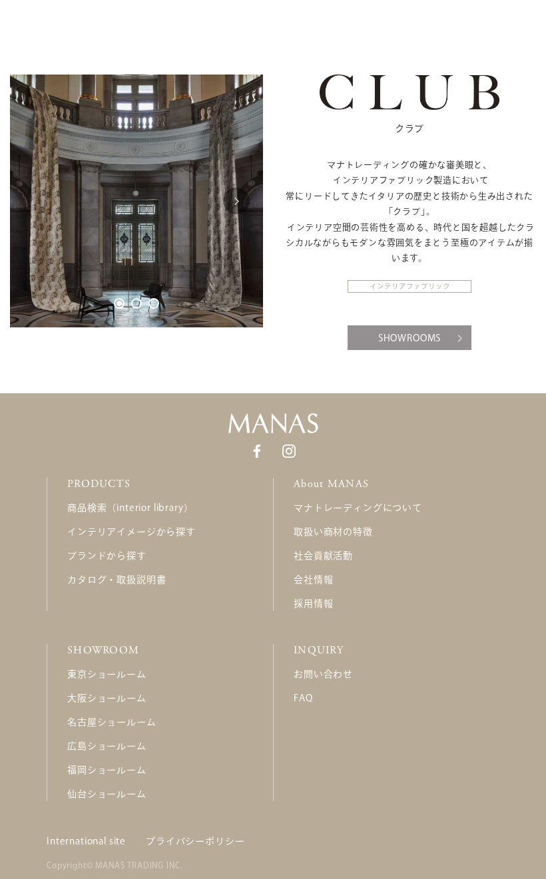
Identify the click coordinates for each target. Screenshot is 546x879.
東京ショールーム (106, 674)
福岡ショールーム (106, 770)
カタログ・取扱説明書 (116, 579)
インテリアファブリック (410, 286)
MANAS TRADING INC (137, 865)
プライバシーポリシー (195, 841)
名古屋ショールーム (111, 722)
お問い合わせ (323, 674)
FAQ (303, 698)
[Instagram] (289, 450)
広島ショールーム (106, 746)
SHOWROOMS (409, 338)
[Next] (236, 201)
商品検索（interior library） (130, 507)
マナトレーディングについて (358, 507)
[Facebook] (257, 450)
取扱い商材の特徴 (333, 531)
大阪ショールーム (106, 698)
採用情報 (313, 603)
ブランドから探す (106, 555)
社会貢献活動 (323, 555)
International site (86, 841)
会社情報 (313, 579)
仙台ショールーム (106, 793)
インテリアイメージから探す (131, 531)
